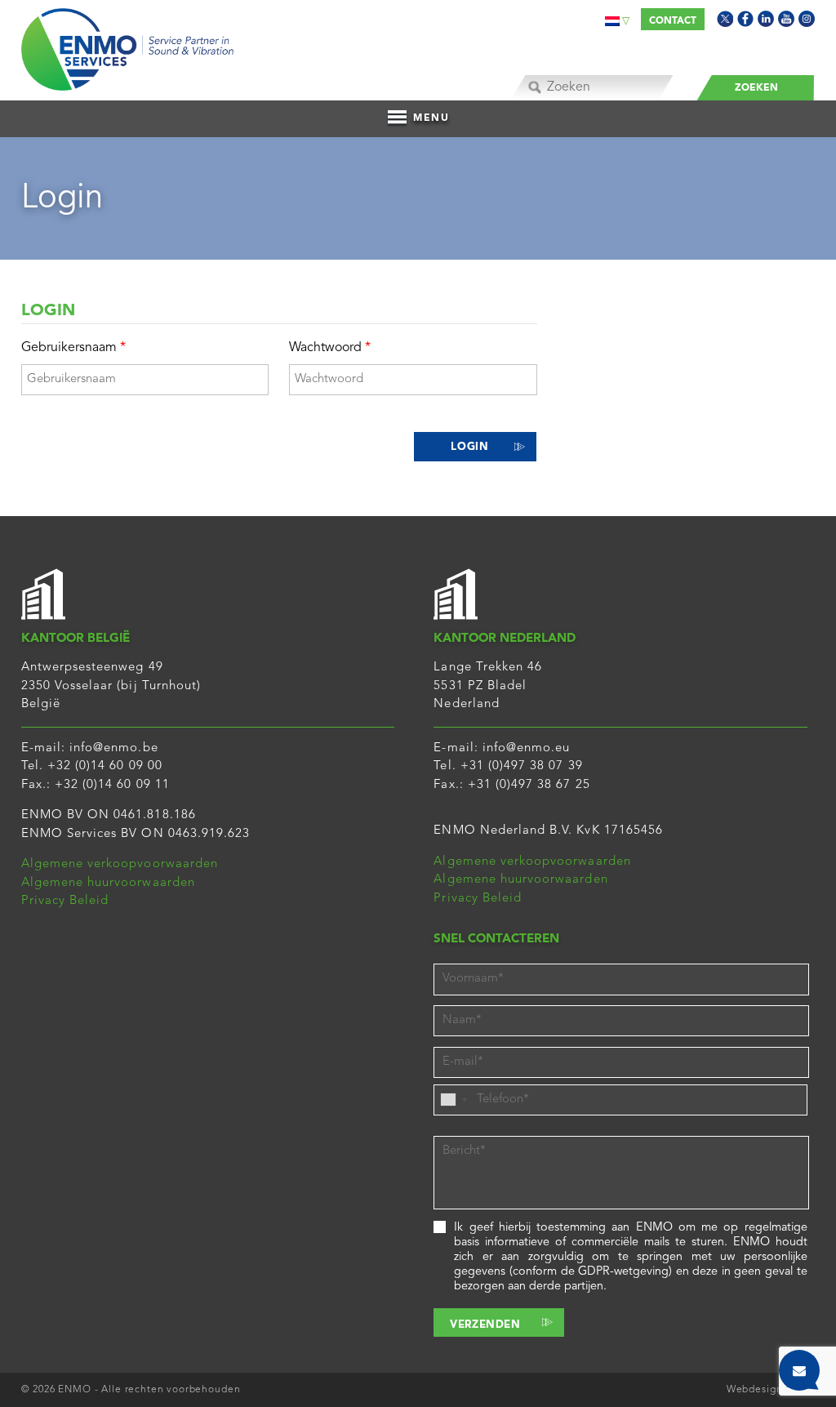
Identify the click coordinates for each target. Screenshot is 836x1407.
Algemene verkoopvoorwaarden (119, 864)
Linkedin (766, 19)
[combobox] (453, 1100)
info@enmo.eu (526, 748)
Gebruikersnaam (73, 347)
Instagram (806, 19)
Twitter (725, 19)
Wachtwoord (330, 347)
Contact (672, 21)
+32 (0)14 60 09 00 (104, 766)
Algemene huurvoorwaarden (108, 883)
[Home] (127, 45)
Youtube (786, 19)
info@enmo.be (113, 748)
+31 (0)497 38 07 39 (521, 766)
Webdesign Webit (771, 1390)
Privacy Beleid (65, 901)
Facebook (745, 19)
